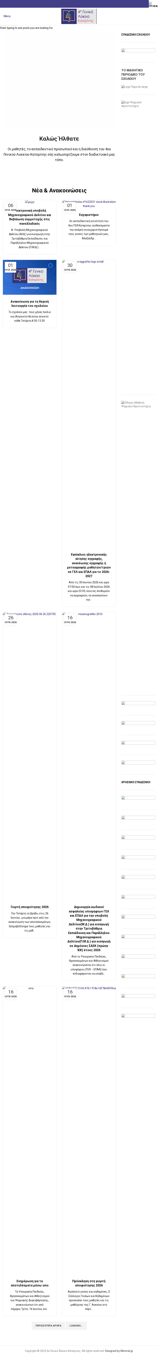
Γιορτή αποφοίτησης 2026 (30, 907)
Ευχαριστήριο (89, 215)
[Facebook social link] (79, 3)
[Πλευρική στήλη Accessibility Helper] (153, 4)
